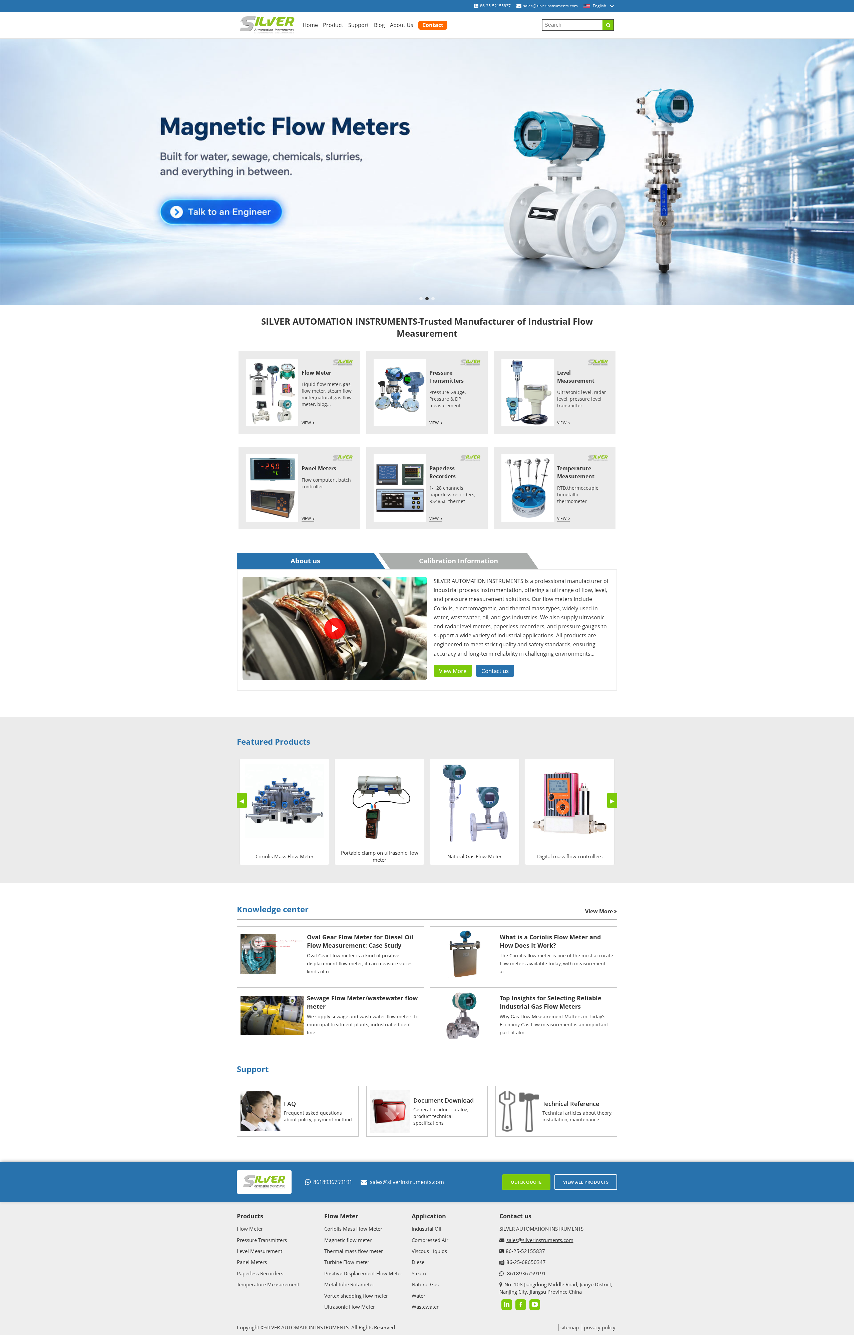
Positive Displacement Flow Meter (363, 1273)
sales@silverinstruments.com (550, 6)
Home (310, 25)
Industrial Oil (426, 1228)
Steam (419, 1273)
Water (418, 1295)
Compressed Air (430, 1240)
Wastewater (425, 1306)
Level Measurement (259, 1251)
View (306, 423)
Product (333, 25)
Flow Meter (316, 372)
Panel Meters (319, 468)
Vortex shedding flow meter (356, 1295)
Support (358, 25)
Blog (379, 25)
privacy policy (599, 1327)
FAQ (290, 1104)
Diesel (419, 1262)
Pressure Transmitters (262, 1240)
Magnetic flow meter (348, 1240)
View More (453, 671)
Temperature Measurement (268, 1284)
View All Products (586, 1182)
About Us (401, 25)
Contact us (495, 671)
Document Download (443, 1100)
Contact (432, 25)
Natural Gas (425, 1284)
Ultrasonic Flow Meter (349, 1306)
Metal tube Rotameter (349, 1284)
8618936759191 (332, 1182)
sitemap (569, 1327)
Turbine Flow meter (346, 1262)
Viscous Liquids (429, 1251)
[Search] (607, 25)
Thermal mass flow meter (353, 1251)
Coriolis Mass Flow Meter (353, 1228)
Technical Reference (570, 1104)
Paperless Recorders (260, 1273)
